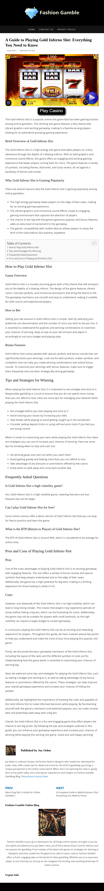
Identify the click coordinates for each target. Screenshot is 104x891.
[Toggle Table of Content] (93, 243)
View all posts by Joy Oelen (34, 776)
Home (31, 29)
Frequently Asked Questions (23, 254)
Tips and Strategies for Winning (25, 251)
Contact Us (46, 29)
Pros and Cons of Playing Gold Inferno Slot (30, 258)
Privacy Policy (67, 29)
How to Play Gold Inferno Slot (24, 247)
